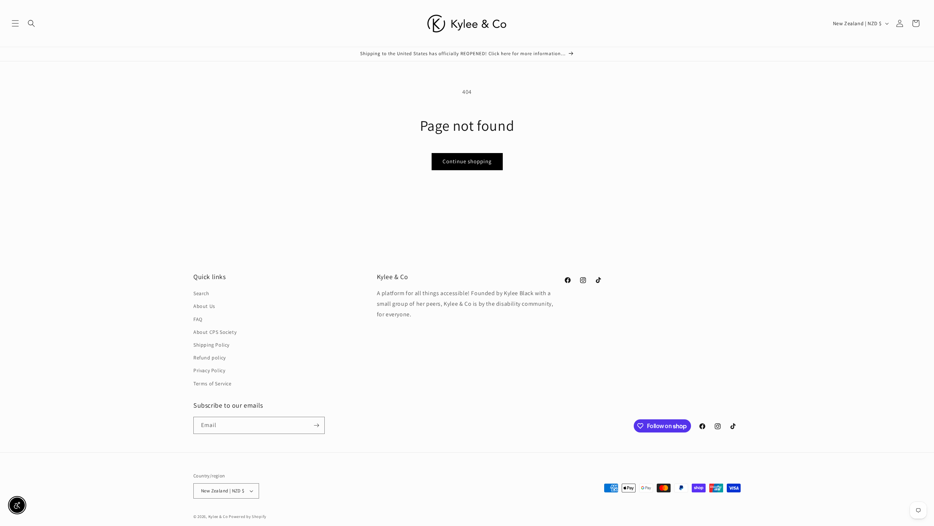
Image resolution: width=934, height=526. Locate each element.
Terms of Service (212, 383)
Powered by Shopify (247, 516)
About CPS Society (214, 332)
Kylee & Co (218, 516)
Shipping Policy (211, 345)
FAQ (197, 319)
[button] (15, 23)
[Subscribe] (316, 425)
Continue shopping (467, 161)
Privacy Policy (209, 370)
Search (201, 293)
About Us (204, 306)
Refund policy (209, 357)
